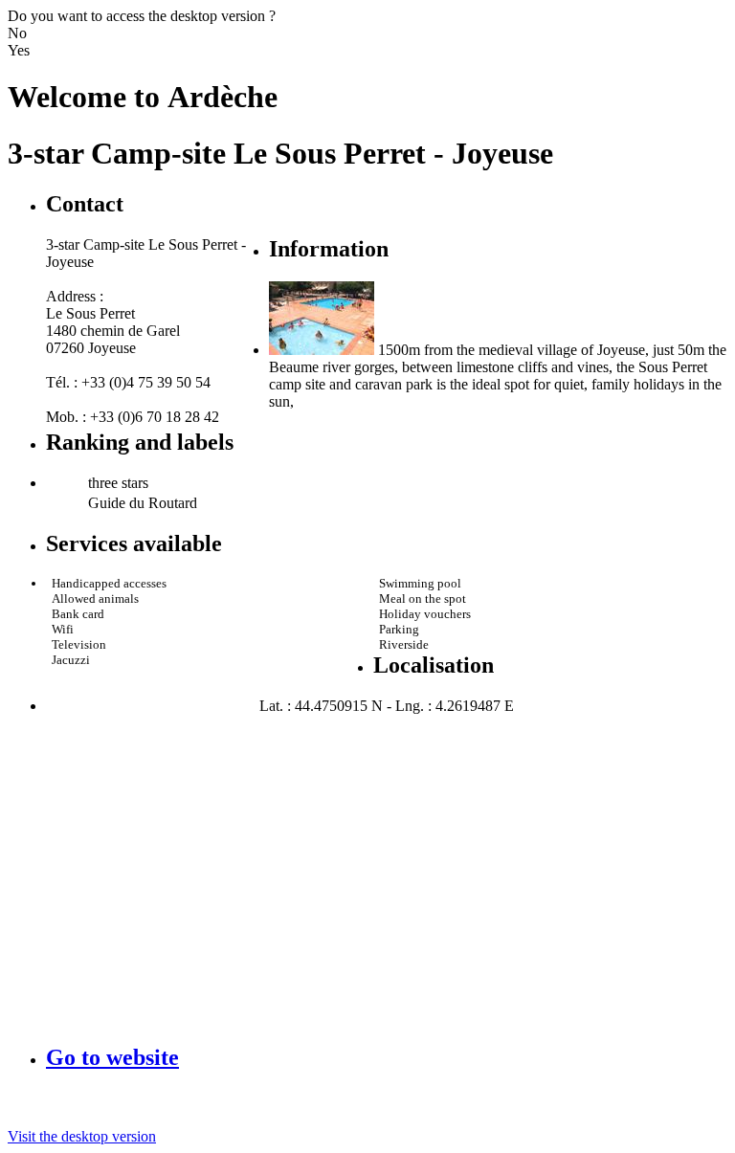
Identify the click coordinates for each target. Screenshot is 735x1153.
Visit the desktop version (82, 1136)
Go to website (112, 1057)
